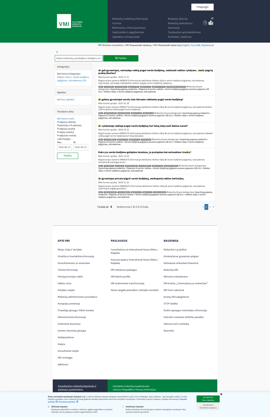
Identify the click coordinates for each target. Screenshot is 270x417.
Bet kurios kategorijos (69, 74)
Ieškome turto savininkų (176, 324)
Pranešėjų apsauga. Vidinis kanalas (76, 310)
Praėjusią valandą (66, 122)
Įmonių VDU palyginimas (176, 297)
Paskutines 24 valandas (69, 125)
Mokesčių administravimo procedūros (77, 297)
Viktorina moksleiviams (176, 276)
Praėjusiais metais (66, 135)
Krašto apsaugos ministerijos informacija (185, 310)
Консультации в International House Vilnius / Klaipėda (134, 261)
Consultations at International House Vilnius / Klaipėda (134, 251)
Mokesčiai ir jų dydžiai (175, 249)
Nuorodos (169, 330)
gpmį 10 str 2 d (145, 87)
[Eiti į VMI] (69, 21)
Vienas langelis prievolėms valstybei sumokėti (134, 290)
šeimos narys (146, 140)
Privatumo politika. (67, 402)
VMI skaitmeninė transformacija (127, 283)
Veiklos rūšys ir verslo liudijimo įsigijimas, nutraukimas (73, 78)
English (186, 45)
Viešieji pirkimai (66, 337)
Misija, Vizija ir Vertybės (70, 249)
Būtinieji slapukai (59, 406)
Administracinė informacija (72, 317)
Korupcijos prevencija (69, 303)
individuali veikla (110, 113)
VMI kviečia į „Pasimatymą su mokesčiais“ (186, 283)
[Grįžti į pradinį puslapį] (57, 52)
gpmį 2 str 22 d (133, 87)
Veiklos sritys (64, 283)
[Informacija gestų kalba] (205, 24)
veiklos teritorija (159, 192)
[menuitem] (130, 19)
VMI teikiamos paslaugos (124, 270)
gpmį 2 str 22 (147, 192)
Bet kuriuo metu (65, 118)
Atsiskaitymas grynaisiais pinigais (181, 256)
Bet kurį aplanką (65, 99)
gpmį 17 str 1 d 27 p (159, 87)
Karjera (61, 344)
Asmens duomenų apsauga (72, 330)
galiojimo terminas (171, 166)
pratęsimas (119, 166)
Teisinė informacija (68, 270)
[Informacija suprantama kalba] (210, 24)
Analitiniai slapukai (134, 406)
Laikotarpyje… (65, 139)
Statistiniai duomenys (69, 324)
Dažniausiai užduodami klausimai (181, 263)
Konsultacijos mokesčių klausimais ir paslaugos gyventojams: (77, 387)
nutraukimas (109, 87)
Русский (195, 45)
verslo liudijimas (121, 87)
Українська (207, 45)
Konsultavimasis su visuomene (74, 263)
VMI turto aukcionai (174, 290)
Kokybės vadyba (66, 290)
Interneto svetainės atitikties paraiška (184, 317)
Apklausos (63, 364)
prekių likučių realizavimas (176, 87)
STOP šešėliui (171, 303)
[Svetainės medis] (212, 18)
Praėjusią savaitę (66, 129)
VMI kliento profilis (120, 276)
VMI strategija (65, 357)
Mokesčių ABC (171, 270)
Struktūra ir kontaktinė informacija (76, 256)
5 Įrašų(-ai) (103, 207)
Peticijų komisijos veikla (70, 276)
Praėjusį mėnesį (65, 132)
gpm (100, 87)
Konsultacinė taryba (68, 351)
